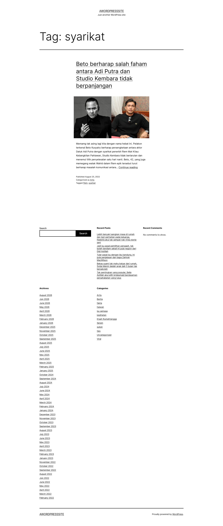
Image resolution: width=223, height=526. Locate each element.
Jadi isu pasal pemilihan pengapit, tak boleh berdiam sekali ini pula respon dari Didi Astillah (116, 249)
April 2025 (44, 359)
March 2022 (45, 494)
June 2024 (44, 390)
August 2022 (45, 474)
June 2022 (44, 482)
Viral (99, 339)
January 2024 (46, 410)
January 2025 (46, 370)
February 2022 (46, 498)
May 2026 (44, 307)
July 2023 (44, 434)
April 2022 (44, 490)
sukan (100, 327)
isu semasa (102, 311)
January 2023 (46, 458)
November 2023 (47, 418)
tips (98, 331)
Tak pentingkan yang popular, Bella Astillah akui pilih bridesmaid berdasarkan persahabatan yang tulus (117, 275)
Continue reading (128, 167)
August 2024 (45, 382)
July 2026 (44, 299)
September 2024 (47, 378)
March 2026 (45, 315)
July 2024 (44, 386)
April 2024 (44, 398)
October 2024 (46, 374)
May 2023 (44, 442)
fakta (99, 303)
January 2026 (46, 323)
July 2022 (44, 478)
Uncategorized (104, 335)
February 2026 (46, 319)
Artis (92, 180)
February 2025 (46, 366)
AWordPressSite (111, 11)
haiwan (100, 307)
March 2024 (45, 402)
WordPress (177, 514)
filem (85, 183)
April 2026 (44, 311)
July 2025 (44, 347)
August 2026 (45, 295)
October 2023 (46, 422)
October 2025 (46, 335)
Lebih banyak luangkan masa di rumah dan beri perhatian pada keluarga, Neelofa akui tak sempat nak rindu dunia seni (116, 238)
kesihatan (101, 315)
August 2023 (45, 430)
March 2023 (45, 450)
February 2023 (46, 454)
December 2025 (47, 327)
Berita (100, 299)
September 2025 (47, 339)
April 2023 (44, 446)
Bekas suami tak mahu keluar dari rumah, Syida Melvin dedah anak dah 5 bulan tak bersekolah (117, 266)
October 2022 (46, 466)
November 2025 (47, 331)
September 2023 (47, 426)
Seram (100, 323)
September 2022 (47, 470)
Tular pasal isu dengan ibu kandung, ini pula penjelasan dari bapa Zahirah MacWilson (116, 257)
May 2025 (44, 355)
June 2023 (44, 438)
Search (43, 228)
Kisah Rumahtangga (107, 319)
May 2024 (44, 394)
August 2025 (45, 343)
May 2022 (44, 486)
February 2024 (46, 406)
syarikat (92, 183)
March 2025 (45, 363)
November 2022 (47, 462)
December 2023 (47, 414)
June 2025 (44, 351)
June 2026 (44, 303)
